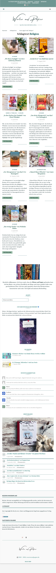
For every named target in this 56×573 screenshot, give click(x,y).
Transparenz (35, 2)
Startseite (4, 30)
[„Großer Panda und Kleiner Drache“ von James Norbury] (28, 434)
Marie (8, 386)
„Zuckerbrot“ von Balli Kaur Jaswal (41, 59)
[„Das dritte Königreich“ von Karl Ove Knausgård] (41, 102)
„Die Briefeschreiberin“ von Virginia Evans (18, 460)
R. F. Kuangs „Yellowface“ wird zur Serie (24, 362)
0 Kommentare (20, 472)
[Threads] (27, 5)
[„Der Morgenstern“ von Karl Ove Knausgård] (14, 159)
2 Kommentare (21, 462)
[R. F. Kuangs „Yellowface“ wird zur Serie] (6, 364)
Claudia (8, 398)
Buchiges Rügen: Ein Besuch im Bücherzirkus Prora (20, 481)
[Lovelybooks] (25, 5)
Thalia (39, 313)
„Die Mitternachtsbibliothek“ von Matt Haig (18, 470)
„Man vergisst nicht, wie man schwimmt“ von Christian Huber (23, 476)
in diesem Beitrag (26, 315)
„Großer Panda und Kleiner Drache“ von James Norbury (26, 454)
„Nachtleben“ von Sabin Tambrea (15, 465)
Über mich (30, 1)
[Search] (52, 9)
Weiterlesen (7, 86)
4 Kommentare (20, 467)
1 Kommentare (18, 478)
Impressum (43, 1)
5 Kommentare (18, 456)
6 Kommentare (21, 483)
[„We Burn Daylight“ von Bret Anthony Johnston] (14, 45)
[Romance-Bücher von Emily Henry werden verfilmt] (6, 356)
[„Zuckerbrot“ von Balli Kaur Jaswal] (41, 45)
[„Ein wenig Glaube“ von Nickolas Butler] (14, 213)
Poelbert (8, 392)
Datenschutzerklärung (23, 2)
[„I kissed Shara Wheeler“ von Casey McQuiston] (41, 159)
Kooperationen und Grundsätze (17, 1)
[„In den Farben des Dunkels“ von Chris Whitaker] (14, 102)
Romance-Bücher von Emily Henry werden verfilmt (28, 353)
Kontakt (36, 1)
